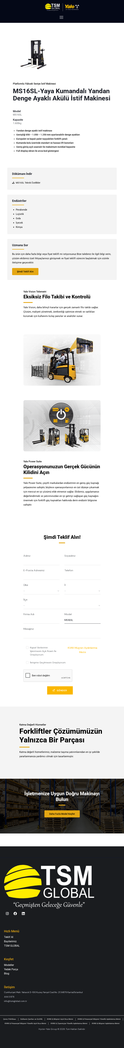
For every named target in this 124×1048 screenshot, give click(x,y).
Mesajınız (28, 629)
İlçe (25, 599)
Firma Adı (28, 614)
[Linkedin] (23, 913)
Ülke (25, 585)
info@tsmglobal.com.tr (15, 1001)
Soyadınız (70, 555)
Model (68, 614)
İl (65, 585)
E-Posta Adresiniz (34, 570)
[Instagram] (7, 913)
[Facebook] (15, 913)
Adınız (27, 555)
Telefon (68, 570)
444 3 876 (9, 996)
